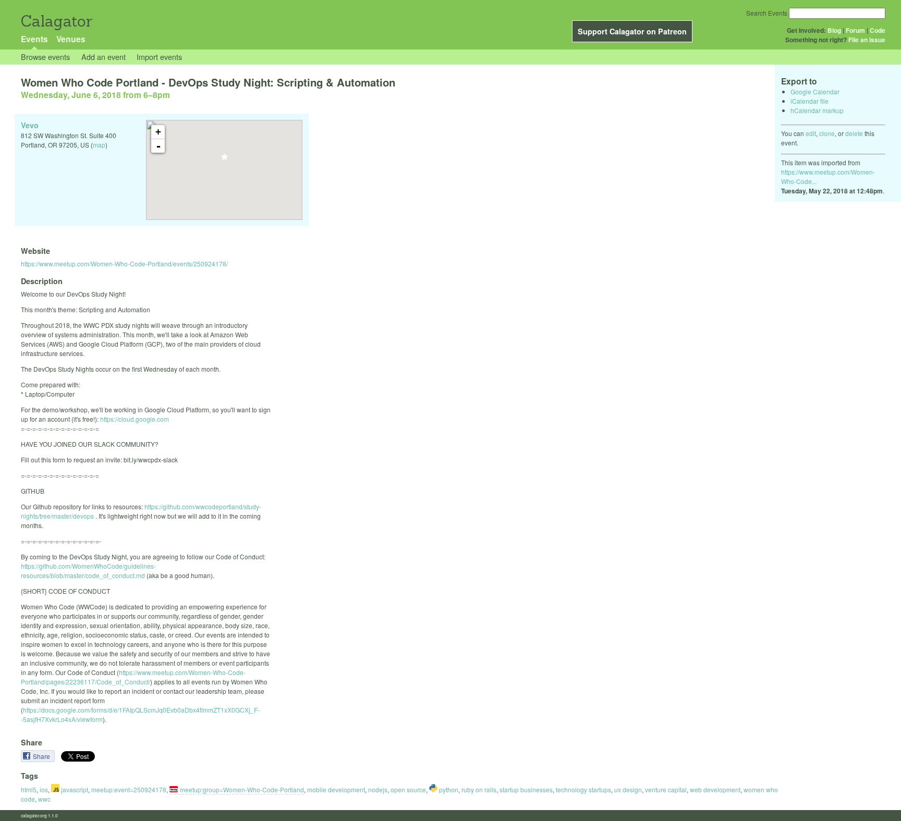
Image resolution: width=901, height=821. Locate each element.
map (99, 144)
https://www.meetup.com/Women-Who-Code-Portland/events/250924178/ (124, 263)
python (447, 789)
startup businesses (526, 789)
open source (408, 789)
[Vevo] (224, 159)
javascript (73, 789)
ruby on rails (478, 789)
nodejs (377, 789)
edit (811, 133)
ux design (628, 789)
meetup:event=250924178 (128, 789)
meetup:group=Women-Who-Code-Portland (242, 789)
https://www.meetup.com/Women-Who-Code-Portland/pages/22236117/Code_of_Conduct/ (133, 677)
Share (42, 756)
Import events (159, 56)
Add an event (103, 56)
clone (827, 133)
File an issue (866, 39)
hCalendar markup (817, 110)
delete (854, 133)
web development (715, 789)
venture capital (666, 789)
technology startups (583, 789)
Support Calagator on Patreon (632, 31)
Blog (834, 30)
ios (44, 789)
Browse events (45, 56)
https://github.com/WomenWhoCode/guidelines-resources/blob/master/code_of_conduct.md (88, 570)
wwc (44, 798)
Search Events (766, 12)
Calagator (56, 21)
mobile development (336, 789)
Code (877, 30)
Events (34, 39)
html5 (28, 789)
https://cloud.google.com (134, 418)
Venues (71, 39)
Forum (855, 30)
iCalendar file (809, 100)
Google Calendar (814, 91)
